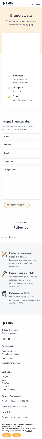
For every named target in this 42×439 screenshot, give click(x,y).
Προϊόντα (6, 383)
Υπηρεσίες (6, 386)
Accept (7, 435)
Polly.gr (5, 377)
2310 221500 (18, 91)
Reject (16, 435)
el (26, 4)
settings (29, 431)
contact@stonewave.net (22, 100)
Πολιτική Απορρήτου (10, 389)
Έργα (4, 380)
